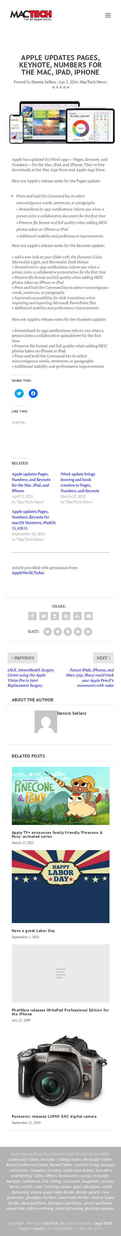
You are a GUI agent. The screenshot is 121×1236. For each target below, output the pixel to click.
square (65, 1186)
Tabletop (51, 1186)
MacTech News (93, 81)
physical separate (99, 1208)
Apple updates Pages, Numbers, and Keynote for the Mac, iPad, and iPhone (31, 482)
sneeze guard (41, 1192)
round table (15, 1208)
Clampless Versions (46, 1170)
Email (38, 1228)
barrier (14, 1186)
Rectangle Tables (98, 1159)
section (107, 1181)
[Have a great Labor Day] (60, 886)
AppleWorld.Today (28, 572)
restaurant (71, 1181)
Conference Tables (23, 1159)
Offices (51, 1175)
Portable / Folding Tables (61, 1159)
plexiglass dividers (41, 1197)
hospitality (91, 1181)
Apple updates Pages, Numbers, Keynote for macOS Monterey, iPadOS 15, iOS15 (34, 520)
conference (31, 1181)
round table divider (74, 1197)
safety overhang (40, 1208)
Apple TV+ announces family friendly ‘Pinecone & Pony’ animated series (57, 834)
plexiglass (92, 1186)
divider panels (88, 1192)
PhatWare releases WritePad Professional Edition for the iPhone (60, 1012)
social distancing (69, 1208)
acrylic (85, 1175)
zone (38, 1186)
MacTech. (51, 1223)
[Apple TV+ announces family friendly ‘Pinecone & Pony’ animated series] (60, 796)
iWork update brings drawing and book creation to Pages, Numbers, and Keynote (79, 482)
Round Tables (61, 1164)
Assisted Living (86, 1164)
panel (77, 1186)
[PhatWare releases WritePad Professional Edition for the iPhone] (60, 973)
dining (55, 1181)
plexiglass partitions (65, 1203)
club (45, 1181)
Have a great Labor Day (33, 930)
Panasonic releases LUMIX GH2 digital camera (54, 1116)
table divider (64, 1192)
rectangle (101, 1175)
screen (27, 1186)
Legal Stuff (102, 1223)
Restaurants (69, 1175)
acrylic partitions (98, 1203)
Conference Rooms (78, 1170)
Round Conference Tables (27, 1164)
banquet (13, 1181)
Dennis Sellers (44, 81)
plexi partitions (34, 1203)
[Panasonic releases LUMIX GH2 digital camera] (60, 1068)
